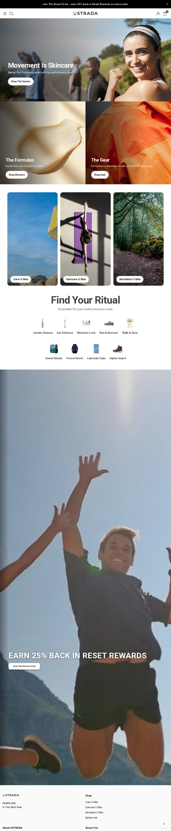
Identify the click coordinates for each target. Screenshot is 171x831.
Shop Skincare (17, 174)
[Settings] (158, 13)
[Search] (11, 13)
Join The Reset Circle (24, 666)
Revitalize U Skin (94, 812)
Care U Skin (92, 802)
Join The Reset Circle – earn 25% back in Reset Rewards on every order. (85, 4)
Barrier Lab (91, 817)
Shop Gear (100, 174)
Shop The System (20, 81)
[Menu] (5, 13)
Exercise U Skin (94, 807)
